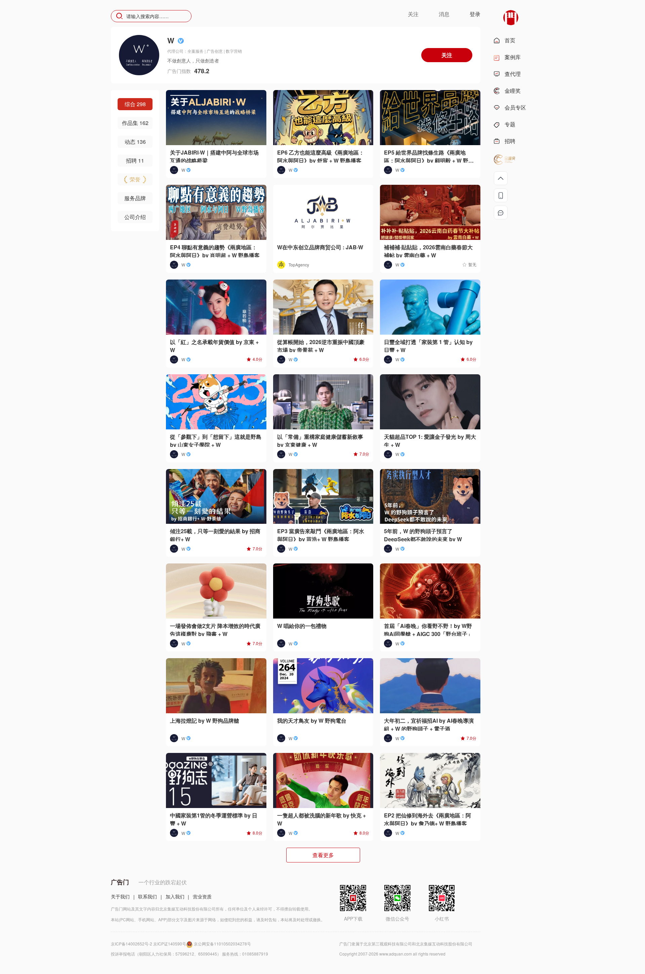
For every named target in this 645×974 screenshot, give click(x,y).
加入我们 (175, 896)
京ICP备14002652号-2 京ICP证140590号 (148, 943)
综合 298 (135, 104)
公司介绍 (135, 217)
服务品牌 (135, 198)
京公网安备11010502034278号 (222, 943)
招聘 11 (135, 160)
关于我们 (120, 896)
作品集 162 (135, 123)
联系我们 (147, 896)
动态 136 (135, 141)
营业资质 (202, 896)
